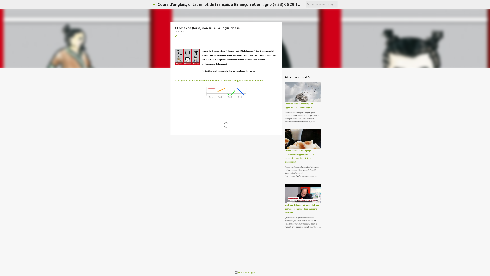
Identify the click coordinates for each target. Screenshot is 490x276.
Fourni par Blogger (246, 272)
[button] (176, 36)
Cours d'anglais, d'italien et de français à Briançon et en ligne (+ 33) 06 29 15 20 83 (234, 4)
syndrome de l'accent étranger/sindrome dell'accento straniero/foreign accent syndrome (302, 209)
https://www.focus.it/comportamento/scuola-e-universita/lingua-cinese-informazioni (219, 80)
